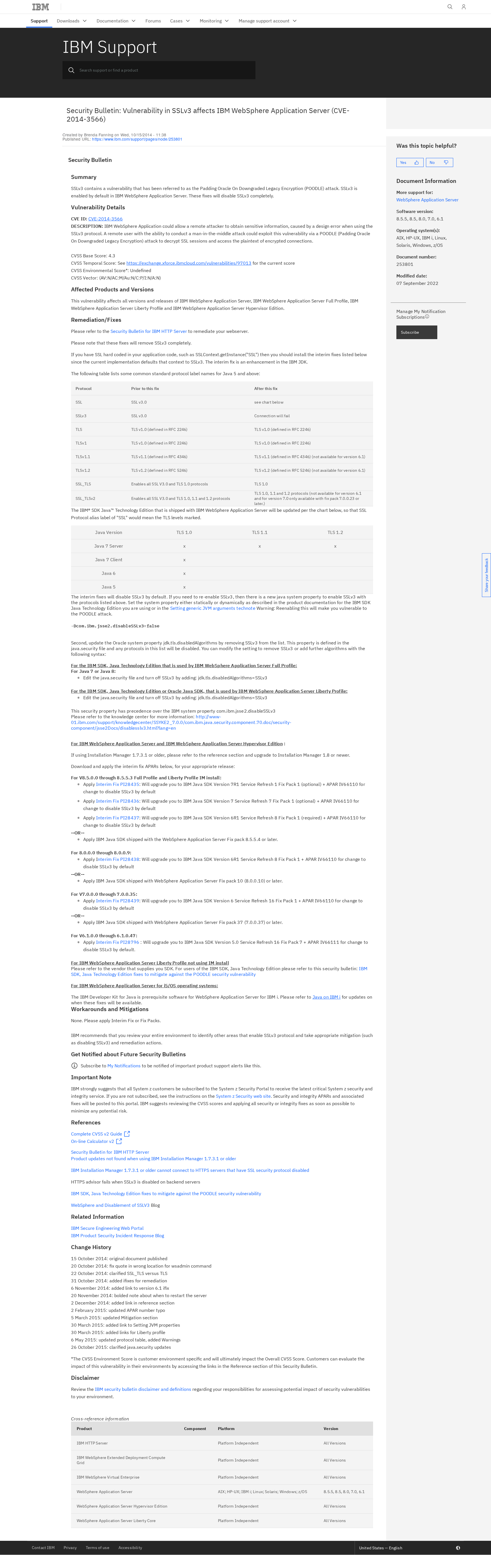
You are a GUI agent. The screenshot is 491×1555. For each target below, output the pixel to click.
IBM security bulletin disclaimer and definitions (143, 1389)
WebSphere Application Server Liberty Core (116, 1520)
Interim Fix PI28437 (117, 818)
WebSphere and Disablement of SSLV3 (110, 1205)
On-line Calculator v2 (92, 1141)
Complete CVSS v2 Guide (96, 1134)
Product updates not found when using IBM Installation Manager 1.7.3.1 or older (153, 1158)
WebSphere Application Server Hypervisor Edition (122, 1506)
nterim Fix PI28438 (118, 859)
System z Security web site (243, 1096)
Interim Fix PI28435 (117, 784)
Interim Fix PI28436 (117, 801)
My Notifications (124, 1065)
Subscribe (410, 332)
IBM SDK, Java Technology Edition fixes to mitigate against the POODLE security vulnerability (219, 971)
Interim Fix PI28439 (117, 900)
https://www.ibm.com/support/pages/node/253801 (137, 139)
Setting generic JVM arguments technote (212, 608)
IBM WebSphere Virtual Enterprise (108, 1477)
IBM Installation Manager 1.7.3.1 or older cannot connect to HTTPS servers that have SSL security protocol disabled (190, 1170)
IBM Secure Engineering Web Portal (107, 1228)
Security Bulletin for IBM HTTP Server (149, 331)
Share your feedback (486, 575)
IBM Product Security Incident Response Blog (117, 1235)
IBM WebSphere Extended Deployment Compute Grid (121, 1460)
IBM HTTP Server (92, 1443)
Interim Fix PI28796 (117, 942)
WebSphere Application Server (104, 1491)
